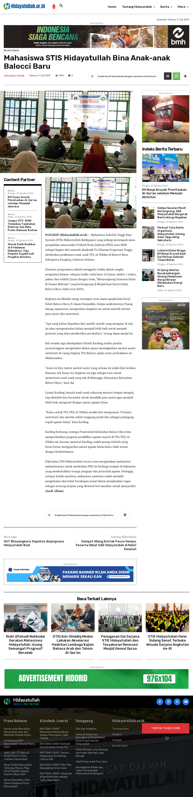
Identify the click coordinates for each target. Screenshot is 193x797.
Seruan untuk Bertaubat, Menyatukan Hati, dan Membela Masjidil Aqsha (17, 732)
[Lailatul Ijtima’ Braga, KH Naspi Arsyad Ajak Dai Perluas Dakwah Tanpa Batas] (148, 255)
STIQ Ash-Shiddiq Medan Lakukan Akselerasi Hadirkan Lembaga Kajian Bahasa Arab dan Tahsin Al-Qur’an (73, 644)
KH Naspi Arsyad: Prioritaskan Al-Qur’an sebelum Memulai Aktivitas (22, 201)
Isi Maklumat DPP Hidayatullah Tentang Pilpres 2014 (19, 743)
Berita (11, 191)
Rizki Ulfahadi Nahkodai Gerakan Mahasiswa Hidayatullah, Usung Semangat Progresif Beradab (25, 644)
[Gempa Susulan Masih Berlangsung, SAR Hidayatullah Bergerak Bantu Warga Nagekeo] (148, 213)
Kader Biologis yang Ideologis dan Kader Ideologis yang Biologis (92, 752)
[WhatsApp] (176, 76)
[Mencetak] (168, 76)
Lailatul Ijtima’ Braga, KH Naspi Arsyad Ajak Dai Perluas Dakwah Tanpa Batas (171, 255)
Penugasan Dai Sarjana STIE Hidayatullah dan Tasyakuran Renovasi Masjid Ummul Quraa (120, 642)
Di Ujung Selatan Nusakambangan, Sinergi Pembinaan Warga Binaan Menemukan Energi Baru (169, 278)
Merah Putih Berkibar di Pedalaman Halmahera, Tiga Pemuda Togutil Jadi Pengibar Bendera (21, 250)
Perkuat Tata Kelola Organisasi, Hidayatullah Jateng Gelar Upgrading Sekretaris (171, 234)
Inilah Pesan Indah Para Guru (91, 761)
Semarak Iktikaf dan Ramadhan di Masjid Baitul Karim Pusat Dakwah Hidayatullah (90, 739)
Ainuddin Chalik (14, 75)
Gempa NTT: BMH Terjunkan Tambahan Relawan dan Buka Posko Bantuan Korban (22, 225)
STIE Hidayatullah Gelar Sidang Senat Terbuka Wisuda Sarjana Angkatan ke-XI (167, 642)
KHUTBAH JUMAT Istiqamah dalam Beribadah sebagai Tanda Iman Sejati (56, 776)
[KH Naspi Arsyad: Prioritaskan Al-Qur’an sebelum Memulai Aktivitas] (165, 168)
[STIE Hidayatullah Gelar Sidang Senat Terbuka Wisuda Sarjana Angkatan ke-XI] (167, 617)
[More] (185, 76)
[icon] (53, 6)
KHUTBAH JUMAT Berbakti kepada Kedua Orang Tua (55, 745)
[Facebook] (159, 701)
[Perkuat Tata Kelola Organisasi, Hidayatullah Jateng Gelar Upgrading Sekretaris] (148, 232)
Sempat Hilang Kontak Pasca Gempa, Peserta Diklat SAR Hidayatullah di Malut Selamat (106, 545)
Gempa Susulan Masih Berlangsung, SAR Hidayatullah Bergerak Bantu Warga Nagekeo (172, 212)
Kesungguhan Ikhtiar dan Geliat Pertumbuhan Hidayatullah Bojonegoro (89, 770)
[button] (61, 6)
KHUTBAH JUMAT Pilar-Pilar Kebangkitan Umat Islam (55, 766)
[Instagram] (168, 701)
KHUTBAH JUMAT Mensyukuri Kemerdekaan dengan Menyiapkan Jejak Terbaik (54, 733)
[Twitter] (177, 701)
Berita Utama (11, 50)
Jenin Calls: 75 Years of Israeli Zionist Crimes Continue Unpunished (16, 756)
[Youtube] (185, 701)
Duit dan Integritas (86, 728)
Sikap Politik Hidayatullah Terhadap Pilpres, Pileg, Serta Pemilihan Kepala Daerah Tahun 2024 (18, 769)
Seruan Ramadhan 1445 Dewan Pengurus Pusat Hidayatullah (17, 783)
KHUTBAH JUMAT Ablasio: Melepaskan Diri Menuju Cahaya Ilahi (55, 756)
